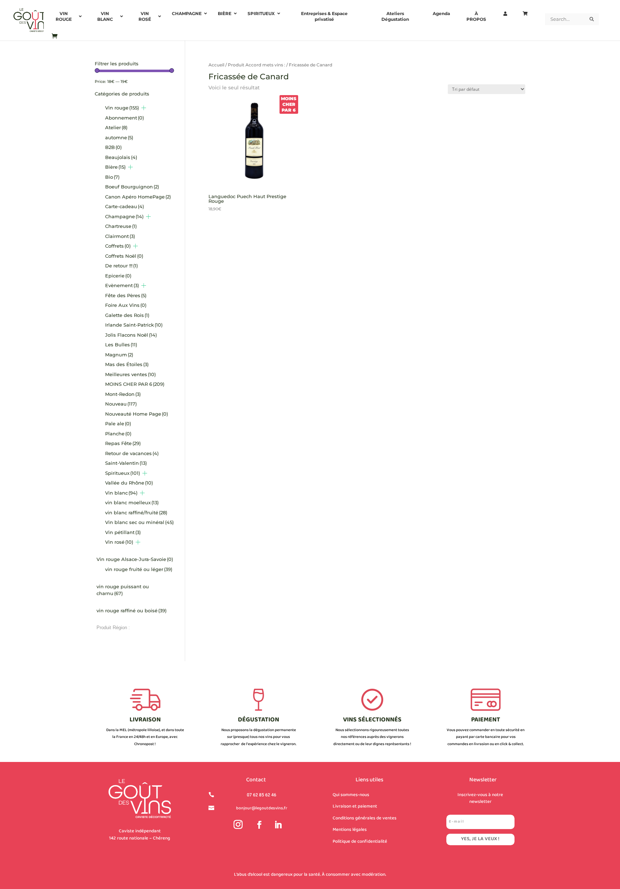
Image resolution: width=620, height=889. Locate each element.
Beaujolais (121, 157)
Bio (112, 177)
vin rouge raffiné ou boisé (131, 610)
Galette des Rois (127, 315)
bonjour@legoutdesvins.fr (261, 808)
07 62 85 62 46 (261, 794)
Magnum (119, 354)
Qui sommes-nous (351, 795)
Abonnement (124, 118)
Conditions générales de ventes (364, 818)
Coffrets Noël (124, 256)
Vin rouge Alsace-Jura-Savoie (135, 559)
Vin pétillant (123, 532)
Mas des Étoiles (127, 364)
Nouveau (121, 404)
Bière (115, 167)
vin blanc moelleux (132, 502)
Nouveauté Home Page (136, 414)
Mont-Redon (123, 394)
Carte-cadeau (124, 206)
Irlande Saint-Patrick (134, 325)
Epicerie (118, 276)
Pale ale (118, 423)
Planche (118, 433)
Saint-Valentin (126, 463)
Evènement (122, 285)
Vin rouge (122, 108)
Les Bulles (121, 344)
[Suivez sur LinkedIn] (278, 824)
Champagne (124, 216)
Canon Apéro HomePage (138, 197)
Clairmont (120, 236)
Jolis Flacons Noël (131, 335)
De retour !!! (121, 265)
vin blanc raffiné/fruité (136, 512)
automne (119, 137)
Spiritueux (122, 473)
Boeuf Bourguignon (132, 187)
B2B (113, 147)
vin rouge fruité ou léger (138, 569)
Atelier (116, 127)
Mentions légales (350, 830)
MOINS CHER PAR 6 (134, 384)
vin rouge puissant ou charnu (123, 590)
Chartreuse (121, 226)
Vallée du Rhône (129, 483)
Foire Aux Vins (125, 305)
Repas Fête (123, 443)
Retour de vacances (132, 453)
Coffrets (118, 246)
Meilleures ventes (130, 374)
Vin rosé (119, 542)
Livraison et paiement (355, 806)
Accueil (216, 64)
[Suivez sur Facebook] (259, 824)
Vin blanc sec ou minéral (139, 522)
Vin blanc (121, 493)
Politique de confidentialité (360, 842)
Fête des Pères (125, 295)
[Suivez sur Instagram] (238, 825)
